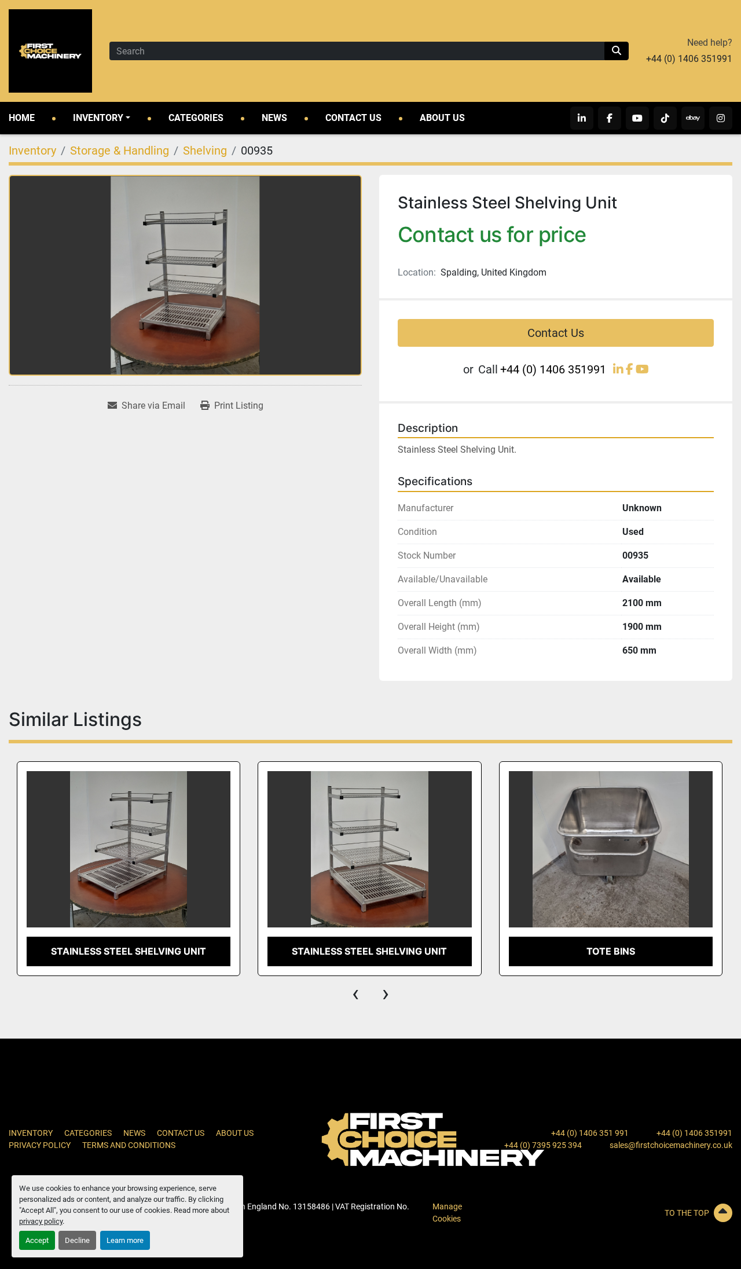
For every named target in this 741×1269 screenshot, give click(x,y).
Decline (77, 1240)
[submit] (616, 51)
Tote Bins (610, 951)
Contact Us (353, 117)
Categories (195, 117)
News (274, 117)
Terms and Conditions (128, 1145)
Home (22, 117)
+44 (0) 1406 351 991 (590, 1133)
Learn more (125, 1240)
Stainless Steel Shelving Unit (128, 951)
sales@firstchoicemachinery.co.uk (671, 1145)
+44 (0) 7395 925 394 (543, 1145)
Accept (37, 1240)
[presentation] (355, 993)
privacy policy (41, 1221)
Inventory (98, 117)
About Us (442, 117)
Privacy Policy (40, 1145)
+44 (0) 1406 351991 (689, 58)
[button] (101, 118)
